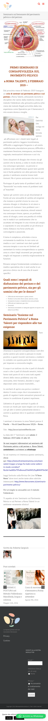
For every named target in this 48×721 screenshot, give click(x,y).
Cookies (6, 643)
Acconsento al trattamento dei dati (34, 689)
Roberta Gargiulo (21, 547)
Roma (32, 677)
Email (30, 663)
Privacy (6, 639)
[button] (5, 588)
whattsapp (31, 449)
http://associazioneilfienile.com (21, 429)
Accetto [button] (9, 718)
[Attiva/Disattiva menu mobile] (43, 4)
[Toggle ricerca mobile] (39, 4)
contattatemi (8, 449)
